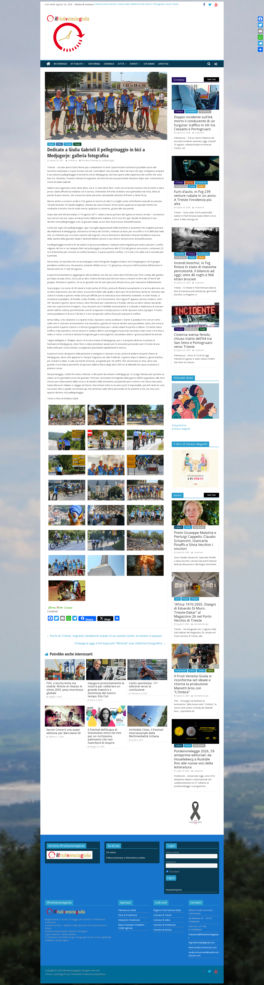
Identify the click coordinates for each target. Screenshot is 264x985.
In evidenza (60, 63)
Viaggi (77, 144)
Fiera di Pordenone (127, 915)
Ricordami (174, 871)
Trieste (68, 144)
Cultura (179, 527)
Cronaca (109, 63)
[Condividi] (260, 49)
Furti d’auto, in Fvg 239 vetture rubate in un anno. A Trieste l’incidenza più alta (195, 197)
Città (121, 63)
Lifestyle (163, 63)
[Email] (260, 31)
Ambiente (180, 254)
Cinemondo (181, 670)
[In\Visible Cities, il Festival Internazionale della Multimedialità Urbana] (147, 707)
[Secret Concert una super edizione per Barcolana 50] (65, 707)
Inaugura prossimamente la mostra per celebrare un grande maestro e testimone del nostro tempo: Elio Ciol (106, 689)
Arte (177, 598)
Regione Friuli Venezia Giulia (167, 910)
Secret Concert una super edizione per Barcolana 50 (63, 731)
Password (171, 862)
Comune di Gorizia (162, 929)
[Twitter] (260, 25)
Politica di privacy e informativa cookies (125, 857)
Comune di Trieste (162, 915)
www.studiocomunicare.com (203, 947)
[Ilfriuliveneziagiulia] (48, 64)
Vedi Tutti (211, 79)
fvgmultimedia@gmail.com (202, 942)
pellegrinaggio (108, 160)
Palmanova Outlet (127, 910)
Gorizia (190, 182)
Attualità (76, 63)
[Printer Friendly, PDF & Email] (60, 607)
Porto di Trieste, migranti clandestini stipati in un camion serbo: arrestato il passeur (104, 636)
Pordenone (205, 111)
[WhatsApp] (260, 37)
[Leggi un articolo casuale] (215, 64)
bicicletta (86, 160)
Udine (201, 186)
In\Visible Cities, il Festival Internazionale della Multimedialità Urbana (146, 733)
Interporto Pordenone (129, 919)
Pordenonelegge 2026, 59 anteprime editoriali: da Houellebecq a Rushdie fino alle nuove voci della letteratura (194, 759)
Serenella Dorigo (201, 624)
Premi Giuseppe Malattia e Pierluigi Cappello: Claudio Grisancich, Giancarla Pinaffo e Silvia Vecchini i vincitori (195, 540)
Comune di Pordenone (164, 924)
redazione (73, 160)
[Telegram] (260, 43)
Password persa (174, 889)
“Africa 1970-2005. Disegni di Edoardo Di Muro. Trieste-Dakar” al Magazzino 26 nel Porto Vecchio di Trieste (195, 612)
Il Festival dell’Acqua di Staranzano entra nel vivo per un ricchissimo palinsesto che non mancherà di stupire (104, 736)
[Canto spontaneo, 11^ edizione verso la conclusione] (147, 661)
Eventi (134, 63)
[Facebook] (260, 19)
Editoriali (94, 63)
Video (210, 670)
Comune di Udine (161, 919)
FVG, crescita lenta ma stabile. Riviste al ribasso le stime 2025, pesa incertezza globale (64, 688)
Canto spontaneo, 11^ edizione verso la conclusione (143, 686)
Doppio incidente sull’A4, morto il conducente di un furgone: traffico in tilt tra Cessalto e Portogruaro (194, 123)
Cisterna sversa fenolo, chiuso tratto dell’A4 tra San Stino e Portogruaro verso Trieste (193, 340)
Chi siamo (149, 63)
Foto (59, 144)
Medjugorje (96, 160)
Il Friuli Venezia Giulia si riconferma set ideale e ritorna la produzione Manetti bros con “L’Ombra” (193, 684)
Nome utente (172, 852)
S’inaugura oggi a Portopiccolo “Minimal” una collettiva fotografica (120, 643)
